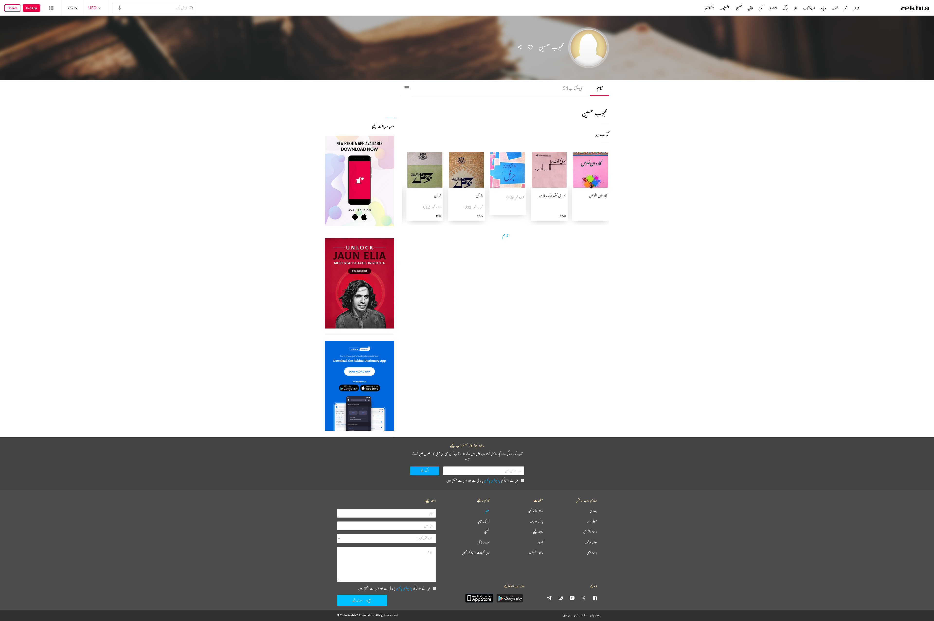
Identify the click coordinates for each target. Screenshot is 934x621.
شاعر (856, 8)
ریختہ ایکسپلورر (536, 553)
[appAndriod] (509, 598)
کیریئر (540, 542)
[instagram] (561, 598)
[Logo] (914, 8)
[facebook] (595, 598)
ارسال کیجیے (357, 600)
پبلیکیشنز (709, 8)
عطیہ (487, 511)
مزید (696, 8)
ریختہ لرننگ (591, 542)
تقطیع (739, 8)
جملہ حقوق (566, 615)
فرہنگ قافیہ (483, 521)
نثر (795, 8)
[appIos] (479, 598)
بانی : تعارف (536, 521)
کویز (761, 8)
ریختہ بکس (591, 553)
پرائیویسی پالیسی (492, 480)
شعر (846, 8)
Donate (12, 8)
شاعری (772, 8)
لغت (835, 8)
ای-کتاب (573, 88)
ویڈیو (823, 8)
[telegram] (549, 598)
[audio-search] (119, 7)
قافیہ (750, 8)
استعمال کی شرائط (580, 615)
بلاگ (785, 8)
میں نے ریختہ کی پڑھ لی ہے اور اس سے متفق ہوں (482, 480)
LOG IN (71, 8)
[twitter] (583, 598)
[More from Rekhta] (51, 7)
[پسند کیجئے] (530, 47)
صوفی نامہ (592, 521)
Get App (31, 8)
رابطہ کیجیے (538, 532)
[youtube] (572, 598)
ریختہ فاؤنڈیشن (535, 511)
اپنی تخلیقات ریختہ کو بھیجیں (476, 553)
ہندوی (593, 511)
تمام (600, 88)
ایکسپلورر (725, 8)
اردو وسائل (483, 542)
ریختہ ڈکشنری (590, 532)
